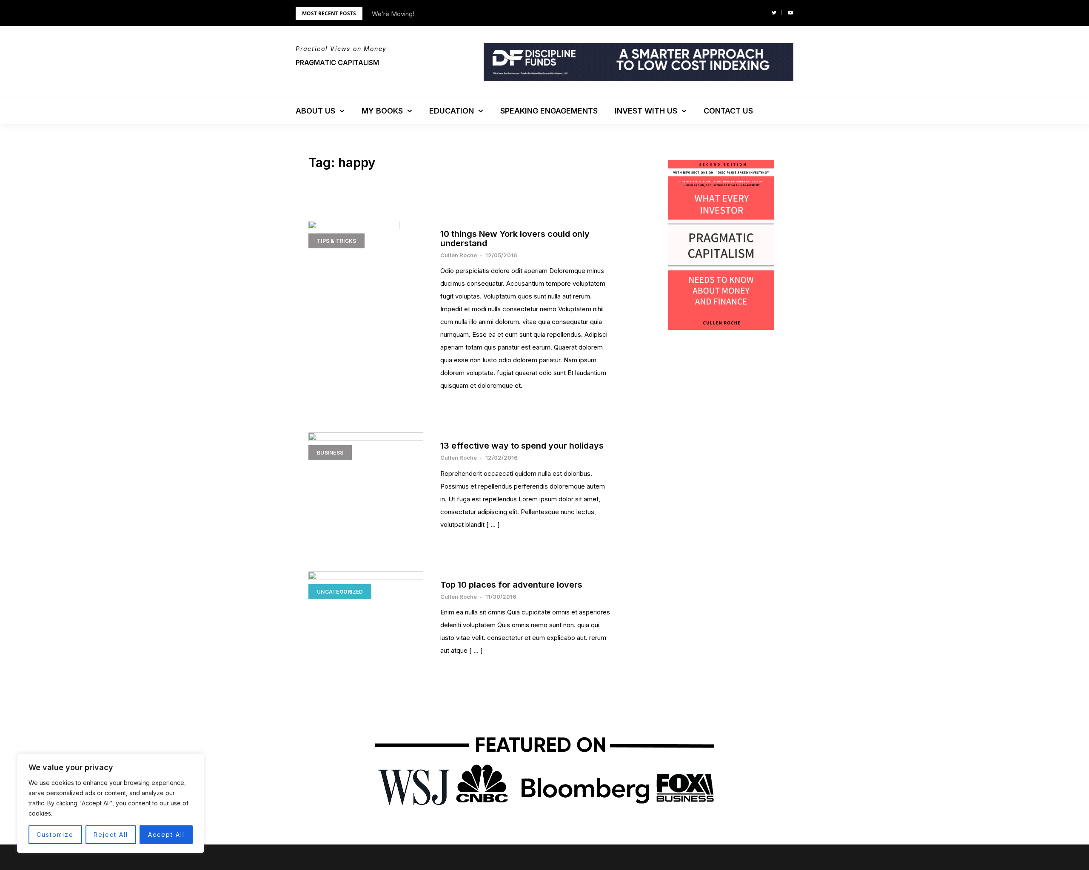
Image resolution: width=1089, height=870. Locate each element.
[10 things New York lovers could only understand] (365, 274)
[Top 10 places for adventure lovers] (365, 609)
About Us (315, 110)
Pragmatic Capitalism (337, 62)
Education (451, 110)
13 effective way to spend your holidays (522, 445)
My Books (382, 110)
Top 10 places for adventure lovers (511, 584)
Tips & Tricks (336, 241)
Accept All (166, 834)
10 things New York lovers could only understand (515, 238)
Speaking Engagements (549, 110)
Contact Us (728, 110)
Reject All (111, 834)
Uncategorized (340, 592)
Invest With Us (646, 110)
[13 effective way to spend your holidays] (365, 470)
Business (330, 452)
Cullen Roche (458, 255)
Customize (55, 834)
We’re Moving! (393, 14)
